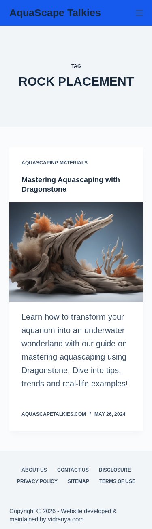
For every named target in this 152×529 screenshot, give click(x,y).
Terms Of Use (117, 481)
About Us (34, 470)
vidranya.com (66, 519)
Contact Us (73, 470)
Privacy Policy (37, 481)
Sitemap (78, 481)
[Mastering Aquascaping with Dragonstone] (76, 252)
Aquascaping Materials (54, 163)
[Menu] (139, 13)
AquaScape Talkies (55, 12)
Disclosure (115, 470)
